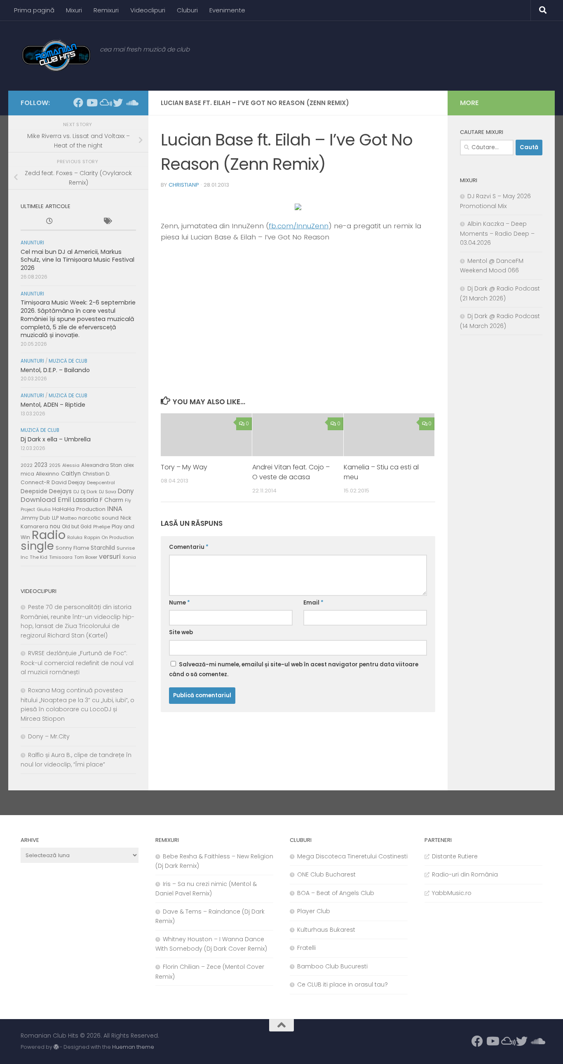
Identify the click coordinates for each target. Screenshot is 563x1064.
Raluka (74, 537)
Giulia (44, 509)
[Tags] (107, 222)
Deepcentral (101, 482)
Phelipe (101, 526)
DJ (76, 491)
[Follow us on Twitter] (118, 103)
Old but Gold (76, 526)
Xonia (129, 557)
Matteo (68, 518)
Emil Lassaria (78, 499)
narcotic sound (98, 517)
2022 (27, 465)
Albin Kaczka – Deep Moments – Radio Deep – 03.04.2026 (497, 233)
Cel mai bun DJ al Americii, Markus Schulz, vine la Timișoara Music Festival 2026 (77, 260)
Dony (126, 491)
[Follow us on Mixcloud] (105, 103)
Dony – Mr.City (49, 736)
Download (38, 499)
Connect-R (35, 482)
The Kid (38, 557)
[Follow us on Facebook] (78, 103)
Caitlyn (71, 474)
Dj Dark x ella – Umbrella (56, 439)
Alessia (71, 465)
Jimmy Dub (35, 517)
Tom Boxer (85, 557)
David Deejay (68, 482)
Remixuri (106, 10)
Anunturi (32, 242)
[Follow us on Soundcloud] (131, 103)
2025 (55, 465)
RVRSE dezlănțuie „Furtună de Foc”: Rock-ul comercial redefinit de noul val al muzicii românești (77, 662)
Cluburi (187, 10)
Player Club (313, 911)
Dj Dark (89, 491)
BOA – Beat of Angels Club (335, 893)
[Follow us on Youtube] (91, 103)
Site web (181, 632)
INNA (114, 508)
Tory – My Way (184, 467)
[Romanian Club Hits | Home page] (56, 55)
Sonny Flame (72, 547)
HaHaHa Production (79, 509)
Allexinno (47, 473)
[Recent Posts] (49, 222)
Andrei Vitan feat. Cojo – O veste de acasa (291, 472)
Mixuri (74, 10)
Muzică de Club (68, 361)
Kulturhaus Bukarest (326, 930)
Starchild (103, 548)
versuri (110, 556)
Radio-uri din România (465, 874)
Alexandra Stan (101, 465)
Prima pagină (34, 10)
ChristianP (184, 185)
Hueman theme (133, 1046)
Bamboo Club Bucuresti (332, 966)
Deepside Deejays (46, 491)
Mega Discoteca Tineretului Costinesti (352, 856)
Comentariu (189, 547)
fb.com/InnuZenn (298, 226)
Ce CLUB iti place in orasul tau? (342, 984)
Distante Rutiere (455, 856)
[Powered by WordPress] (56, 1047)
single (37, 545)
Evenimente (227, 10)
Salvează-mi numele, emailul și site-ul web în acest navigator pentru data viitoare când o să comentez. (293, 669)
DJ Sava (107, 492)
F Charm (111, 500)
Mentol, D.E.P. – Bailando (55, 370)
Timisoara (61, 557)
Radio (49, 534)
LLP (55, 518)
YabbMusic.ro (452, 893)
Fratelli (306, 948)
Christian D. (96, 474)
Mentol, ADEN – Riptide (53, 405)
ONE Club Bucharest (326, 874)
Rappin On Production (109, 537)
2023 (40, 465)
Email (313, 603)
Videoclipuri (147, 10)
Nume (179, 603)
